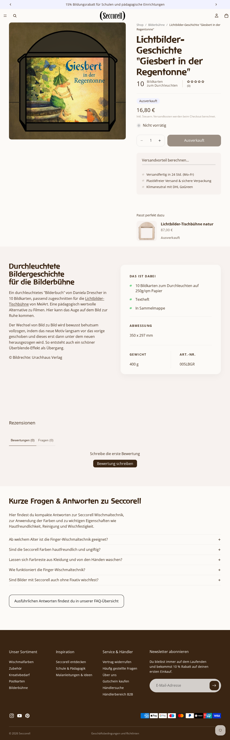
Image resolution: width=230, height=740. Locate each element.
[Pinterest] (27, 715)
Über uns (110, 675)
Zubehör (15, 668)
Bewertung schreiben (115, 463)
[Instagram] (11, 715)
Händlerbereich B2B (118, 694)
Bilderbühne (156, 25)
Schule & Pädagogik (70, 668)
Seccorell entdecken (71, 662)
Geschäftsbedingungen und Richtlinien (115, 733)
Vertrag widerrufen (117, 662)
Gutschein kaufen (116, 681)
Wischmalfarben (21, 662)
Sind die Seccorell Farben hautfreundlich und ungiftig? (54, 549)
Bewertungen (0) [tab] (23, 440)
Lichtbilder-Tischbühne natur (187, 224)
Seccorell (24, 733)
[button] (195, 82)
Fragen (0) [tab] (45, 440)
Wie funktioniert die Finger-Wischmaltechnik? (47, 569)
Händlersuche (113, 688)
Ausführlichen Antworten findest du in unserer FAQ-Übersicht (66, 601)
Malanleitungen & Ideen (74, 675)
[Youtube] (19, 715)
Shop (140, 25)
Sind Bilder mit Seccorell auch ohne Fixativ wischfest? (53, 579)
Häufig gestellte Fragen (120, 668)
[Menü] (5, 16)
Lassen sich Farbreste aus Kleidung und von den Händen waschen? (65, 559)
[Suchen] (15, 16)
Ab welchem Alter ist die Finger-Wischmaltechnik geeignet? (58, 539)
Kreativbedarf (19, 675)
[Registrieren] (214, 685)
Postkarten (17, 681)
